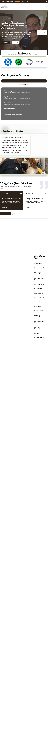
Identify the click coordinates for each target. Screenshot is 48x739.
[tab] (24, 80)
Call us (41, 6)
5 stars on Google (42, 32)
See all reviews (6, 213)
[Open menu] (46, 6)
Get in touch (32, 6)
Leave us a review (20, 213)
